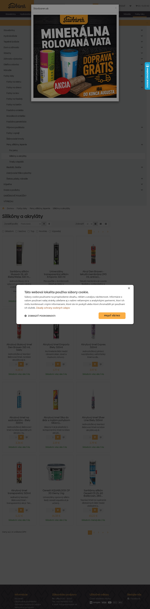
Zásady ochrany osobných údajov (53, 307)
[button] (40, 315)
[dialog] (75, 304)
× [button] (129, 288)
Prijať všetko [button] (112, 315)
